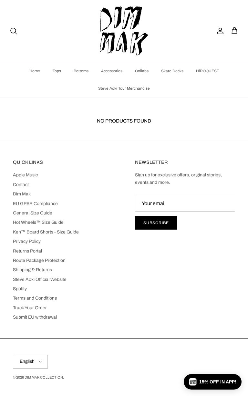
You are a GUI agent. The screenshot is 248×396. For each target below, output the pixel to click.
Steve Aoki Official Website (40, 279)
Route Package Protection (39, 260)
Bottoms (81, 71)
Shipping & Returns (32, 269)
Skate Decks (172, 71)
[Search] (13, 31)
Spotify (20, 288)
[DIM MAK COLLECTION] (124, 30)
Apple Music (25, 175)
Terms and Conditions (35, 298)
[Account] (219, 31)
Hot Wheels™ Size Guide (38, 222)
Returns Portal (27, 251)
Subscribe (156, 223)
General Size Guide (32, 213)
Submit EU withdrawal (35, 317)
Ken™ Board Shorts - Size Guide (46, 232)
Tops (57, 71)
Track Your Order (30, 307)
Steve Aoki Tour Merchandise (124, 88)
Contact (21, 184)
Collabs (142, 71)
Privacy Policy (27, 241)
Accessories (111, 71)
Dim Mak (22, 194)
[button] (213, 382)
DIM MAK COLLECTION (44, 377)
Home (34, 71)
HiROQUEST (207, 71)
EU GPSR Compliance (35, 203)
